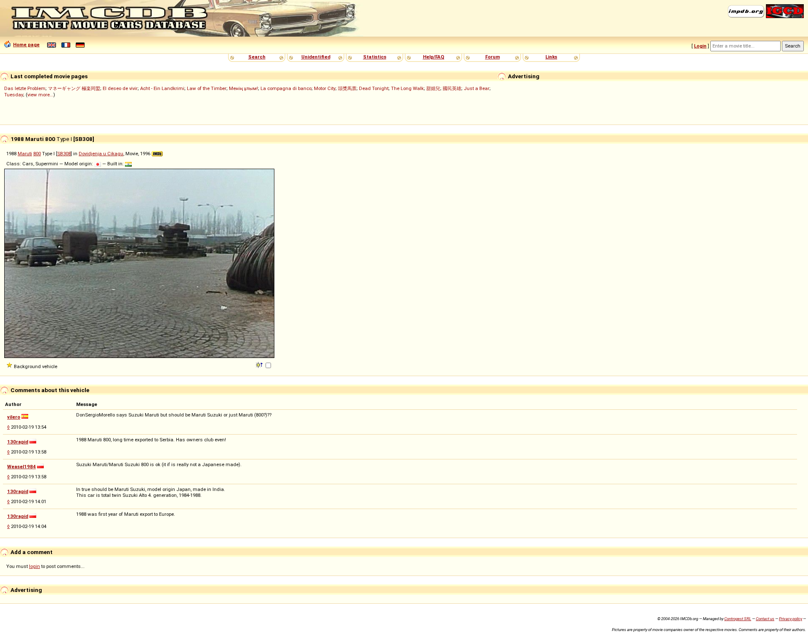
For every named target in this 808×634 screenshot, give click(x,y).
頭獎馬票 (347, 88)
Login (700, 46)
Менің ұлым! (243, 88)
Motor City (324, 88)
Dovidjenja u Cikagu (101, 154)
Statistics (374, 57)
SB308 (64, 154)
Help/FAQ (433, 57)
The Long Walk (407, 88)
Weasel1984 (21, 467)
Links (551, 57)
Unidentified (315, 57)
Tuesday (13, 95)
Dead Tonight (373, 88)
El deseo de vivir (120, 88)
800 (37, 154)
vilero (13, 417)
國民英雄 (452, 88)
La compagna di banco (285, 88)
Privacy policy (790, 618)
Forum (492, 57)
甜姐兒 (433, 88)
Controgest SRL (737, 618)
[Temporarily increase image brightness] (260, 364)
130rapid (17, 442)
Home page (26, 45)
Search (257, 57)
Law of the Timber (206, 88)
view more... (40, 95)
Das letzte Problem (24, 88)
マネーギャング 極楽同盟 (74, 88)
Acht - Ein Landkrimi (162, 88)
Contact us (765, 618)
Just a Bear (476, 88)
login (34, 566)
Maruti (25, 154)
